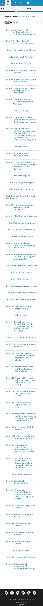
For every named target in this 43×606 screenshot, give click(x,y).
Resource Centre (21, 602)
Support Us (21, 605)
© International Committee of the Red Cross (21, 600)
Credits (22, 3)
